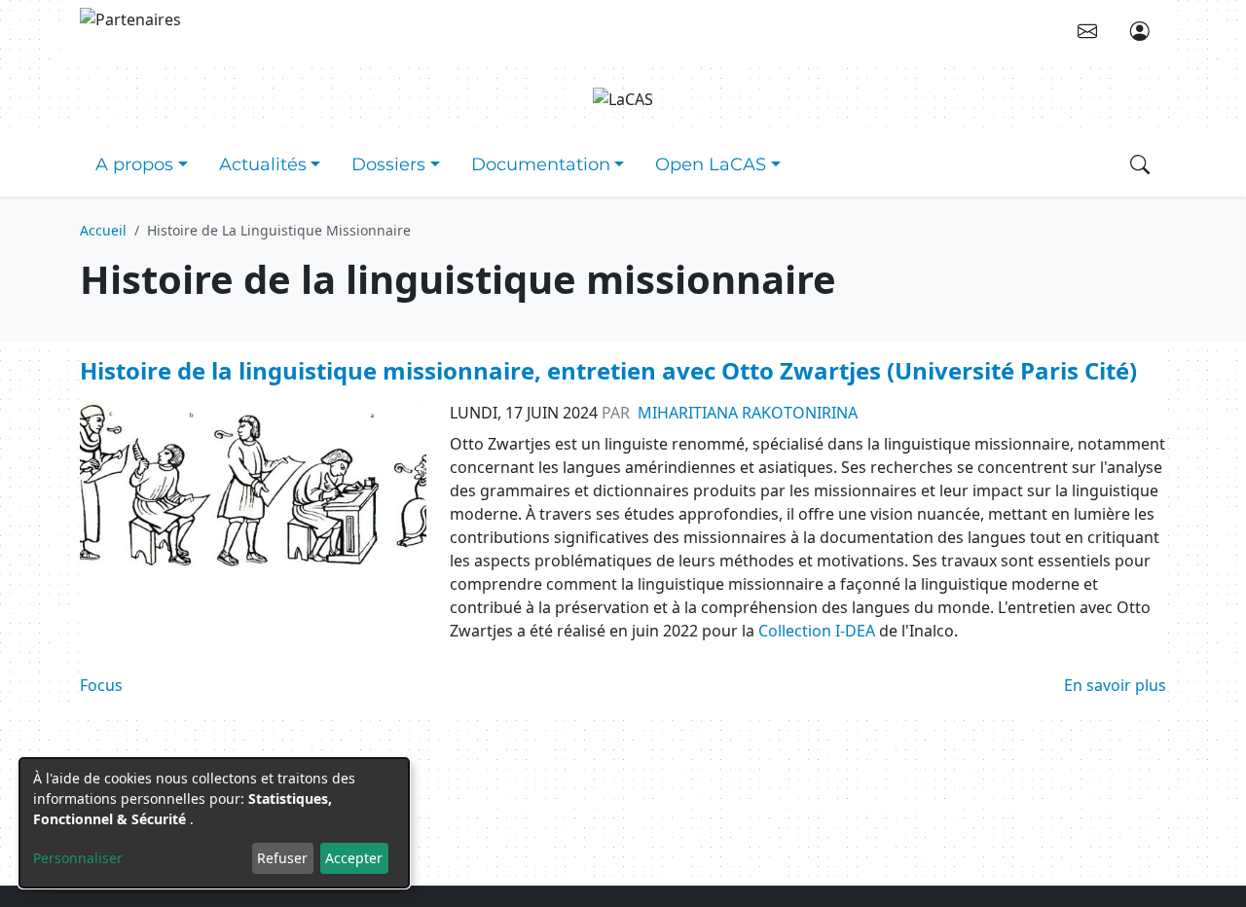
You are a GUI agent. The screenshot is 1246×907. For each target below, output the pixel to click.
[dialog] (214, 823)
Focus (101, 685)
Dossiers (388, 164)
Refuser (282, 858)
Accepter (354, 858)
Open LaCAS (710, 164)
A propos (134, 164)
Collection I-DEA (816, 630)
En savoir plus (1115, 685)
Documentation (540, 164)
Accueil (103, 230)
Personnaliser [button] (78, 858)
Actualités (263, 164)
